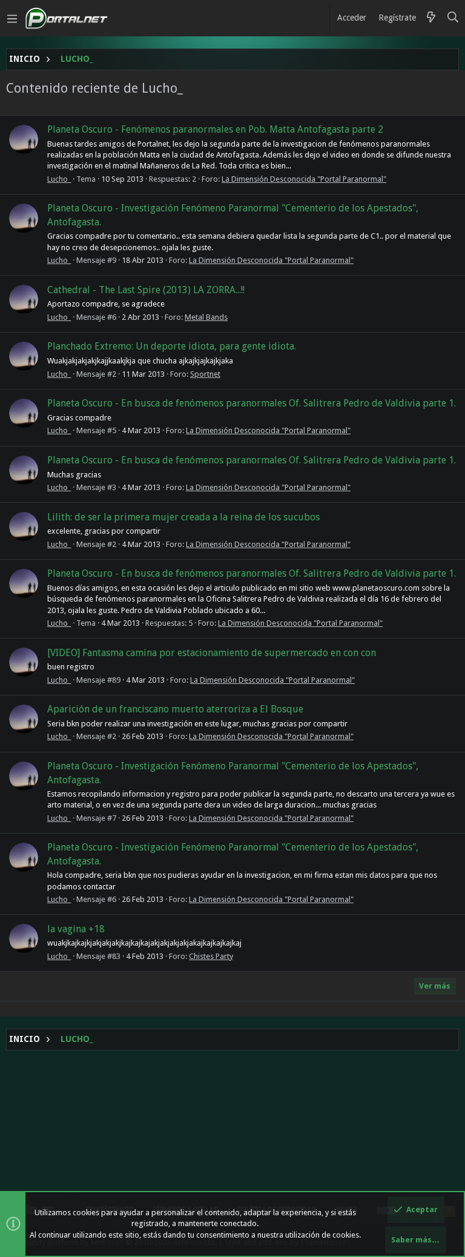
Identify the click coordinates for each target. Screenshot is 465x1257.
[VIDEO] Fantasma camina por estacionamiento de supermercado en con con (211, 652)
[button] (12, 18)
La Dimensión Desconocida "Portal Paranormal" (304, 179)
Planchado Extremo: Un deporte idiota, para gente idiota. (171, 346)
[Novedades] (431, 18)
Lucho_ (59, 179)
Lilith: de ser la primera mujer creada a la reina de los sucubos (183, 517)
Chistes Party (211, 956)
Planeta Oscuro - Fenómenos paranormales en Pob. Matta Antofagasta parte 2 (215, 129)
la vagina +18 (76, 929)
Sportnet (205, 374)
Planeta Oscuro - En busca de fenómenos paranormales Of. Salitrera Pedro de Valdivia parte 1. (251, 403)
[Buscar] (453, 18)
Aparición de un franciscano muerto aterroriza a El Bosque (175, 709)
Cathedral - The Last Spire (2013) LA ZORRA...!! (146, 290)
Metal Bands (206, 317)
